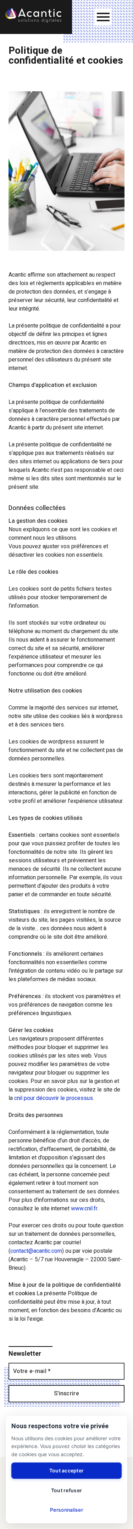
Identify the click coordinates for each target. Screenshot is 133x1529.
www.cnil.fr (84, 1208)
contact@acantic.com (36, 1251)
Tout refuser (66, 1490)
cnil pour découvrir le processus (53, 1098)
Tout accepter (66, 1470)
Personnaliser (66, 1510)
